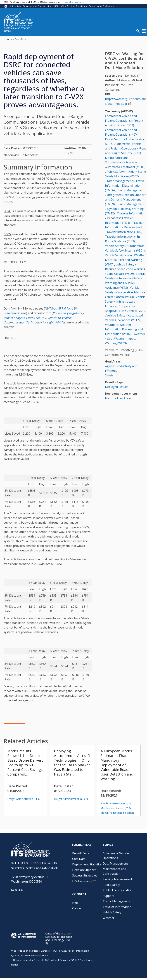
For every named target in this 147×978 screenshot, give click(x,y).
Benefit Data (80, 853)
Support (108, 896)
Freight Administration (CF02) (24, 798)
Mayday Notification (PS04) (116, 808)
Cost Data (79, 859)
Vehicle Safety (114, 246)
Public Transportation (117, 890)
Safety (109, 375)
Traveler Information (131, 213)
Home (9, 39)
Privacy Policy (66, 950)
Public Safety (115, 172)
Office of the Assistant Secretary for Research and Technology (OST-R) (58, 938)
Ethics (45, 955)
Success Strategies (84, 875)
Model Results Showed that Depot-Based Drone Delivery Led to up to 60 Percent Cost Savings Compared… (25, 763)
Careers (45, 950)
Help (75, 903)
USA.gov (81, 960)
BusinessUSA (67, 960)
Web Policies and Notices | (26, 950)
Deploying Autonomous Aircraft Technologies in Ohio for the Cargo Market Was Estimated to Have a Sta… (72, 763)
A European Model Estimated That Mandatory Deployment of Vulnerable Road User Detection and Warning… (117, 765)
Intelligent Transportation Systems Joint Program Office (18, 28)
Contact (77, 908)
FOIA (54, 950)
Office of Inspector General (28, 960)
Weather (111, 325)
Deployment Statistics (86, 864)
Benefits (20, 39)
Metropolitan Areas (118, 398)
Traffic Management (119, 181)
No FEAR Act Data (30, 955)
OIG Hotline (51, 960)
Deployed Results (116, 387)
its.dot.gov (17, 889)
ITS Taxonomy (82, 881)
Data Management (115, 863)
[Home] (19, 18)
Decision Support (84, 870)
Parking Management (117, 879)
